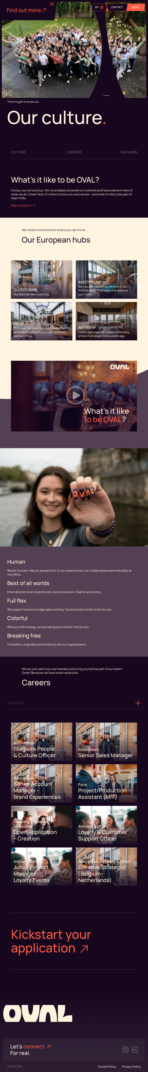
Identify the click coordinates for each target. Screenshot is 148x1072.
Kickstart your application (51, 941)
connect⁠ (34, 1046)
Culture (18, 152)
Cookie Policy (107, 1066)
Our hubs (128, 152)
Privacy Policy (131, 1066)
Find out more (24, 10)
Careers (74, 152)
